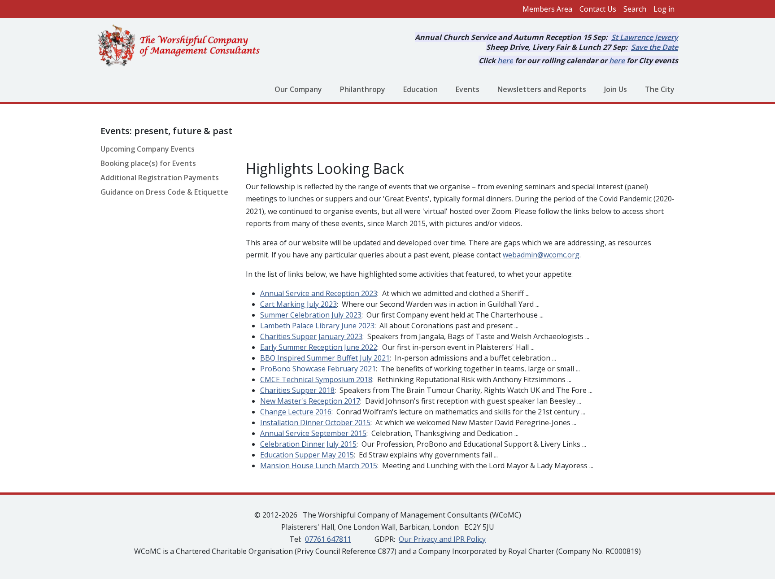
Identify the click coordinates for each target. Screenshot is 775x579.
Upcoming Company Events (147, 149)
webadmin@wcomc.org (541, 255)
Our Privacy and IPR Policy (442, 539)
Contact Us (597, 9)
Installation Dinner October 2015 (315, 422)
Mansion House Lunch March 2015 (318, 465)
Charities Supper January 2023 (311, 336)
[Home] (182, 46)
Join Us (615, 89)
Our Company (298, 89)
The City (660, 89)
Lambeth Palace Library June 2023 (317, 326)
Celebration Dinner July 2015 (308, 444)
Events (467, 89)
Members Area (547, 9)
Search (634, 9)
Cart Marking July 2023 (298, 304)
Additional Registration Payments (159, 178)
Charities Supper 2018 (297, 390)
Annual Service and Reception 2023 (318, 293)
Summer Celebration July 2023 (310, 315)
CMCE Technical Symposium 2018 (316, 379)
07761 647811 (328, 539)
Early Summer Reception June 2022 (318, 347)
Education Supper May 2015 (307, 455)
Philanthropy (362, 89)
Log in (664, 9)
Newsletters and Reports (541, 89)
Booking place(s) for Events (148, 163)
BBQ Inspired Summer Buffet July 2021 (325, 358)
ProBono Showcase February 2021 (318, 369)
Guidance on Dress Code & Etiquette (164, 192)
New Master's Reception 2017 (310, 401)
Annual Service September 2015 (313, 433)
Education (420, 89)
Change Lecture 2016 (295, 412)
